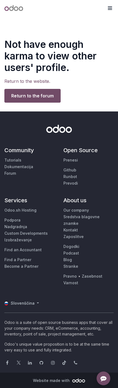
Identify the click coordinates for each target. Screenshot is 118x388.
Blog (67, 259)
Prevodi (70, 183)
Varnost (70, 282)
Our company (76, 210)
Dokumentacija (18, 166)
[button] (110, 8)
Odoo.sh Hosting (20, 210)
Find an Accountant (23, 249)
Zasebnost (92, 276)
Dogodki (71, 246)
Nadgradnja (15, 226)
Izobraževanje (18, 239)
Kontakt (70, 230)
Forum (10, 173)
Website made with (52, 380)
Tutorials (12, 160)
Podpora (12, 220)
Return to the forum (32, 96)
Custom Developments (26, 233)
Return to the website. (27, 81)
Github (69, 170)
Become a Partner (21, 266)
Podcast (71, 253)
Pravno (70, 276)
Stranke (70, 266)
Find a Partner (17, 259)
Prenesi (70, 160)
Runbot (70, 176)
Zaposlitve (73, 236)
